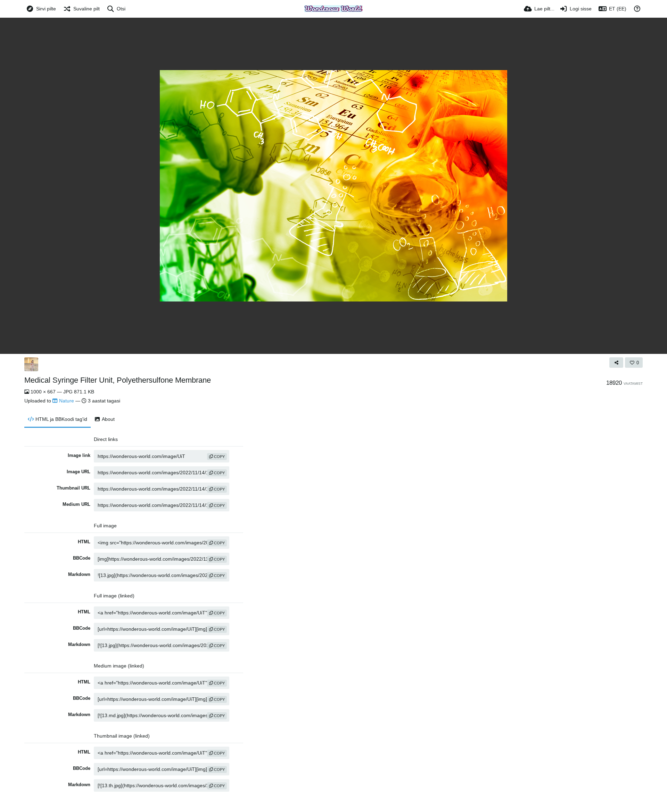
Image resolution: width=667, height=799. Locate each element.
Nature (66, 400)
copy (219, 456)
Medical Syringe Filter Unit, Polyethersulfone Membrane (117, 380)
